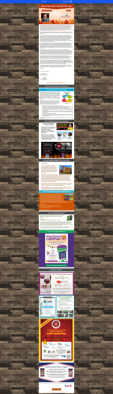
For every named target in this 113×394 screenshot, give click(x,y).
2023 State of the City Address (60, 30)
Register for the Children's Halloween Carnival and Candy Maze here (56, 265)
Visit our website (56, 389)
